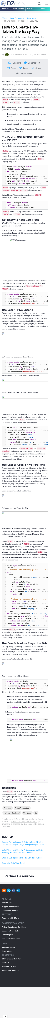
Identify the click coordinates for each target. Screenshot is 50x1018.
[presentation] (27, 205)
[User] (39, 4)
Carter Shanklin (16, 54)
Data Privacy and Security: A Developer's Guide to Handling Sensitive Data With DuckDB (22, 851)
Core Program (7, 934)
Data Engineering (17, 18)
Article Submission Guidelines (14, 927)
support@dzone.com (10, 970)
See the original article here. (24, 821)
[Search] (46, 3)
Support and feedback (10, 906)
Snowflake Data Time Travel (13, 863)
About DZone (7, 902)
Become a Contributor (10, 931)
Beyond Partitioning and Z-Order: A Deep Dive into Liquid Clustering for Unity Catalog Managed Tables (23, 843)
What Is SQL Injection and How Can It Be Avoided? (22, 857)
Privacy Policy (7, 951)
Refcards (5, 9)
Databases (31, 18)
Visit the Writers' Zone (10, 938)
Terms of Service (8, 947)
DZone (5, 18)
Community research (10, 910)
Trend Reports (18, 9)
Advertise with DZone (10, 918)
